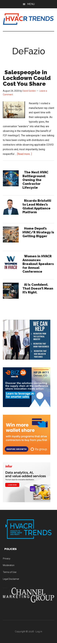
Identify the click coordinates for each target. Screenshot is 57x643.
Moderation (8, 565)
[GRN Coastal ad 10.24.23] (26, 358)
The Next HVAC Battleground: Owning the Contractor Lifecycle (35, 179)
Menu (31, 4)
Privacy (6, 558)
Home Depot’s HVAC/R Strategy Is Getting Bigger (38, 232)
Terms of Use (9, 572)
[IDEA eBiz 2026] (26, 406)
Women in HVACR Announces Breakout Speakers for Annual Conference (38, 263)
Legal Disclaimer (11, 579)
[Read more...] (24, 153)
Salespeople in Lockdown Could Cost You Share (27, 78)
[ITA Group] (26, 453)
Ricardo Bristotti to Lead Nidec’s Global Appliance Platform (36, 206)
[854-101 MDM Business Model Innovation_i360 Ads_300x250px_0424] (26, 501)
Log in (39, 631)
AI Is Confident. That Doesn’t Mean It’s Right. (37, 288)
